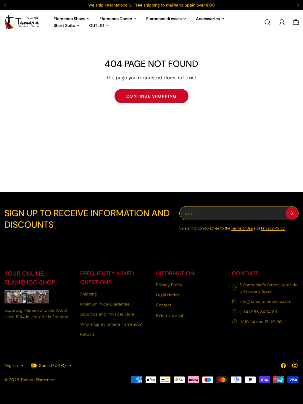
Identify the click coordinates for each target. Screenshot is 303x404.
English (11, 365)
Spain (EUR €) (52, 365)
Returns (87, 334)
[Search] (267, 22)
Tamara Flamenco (37, 379)
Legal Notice (168, 295)
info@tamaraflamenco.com (265, 301)
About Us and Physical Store (107, 314)
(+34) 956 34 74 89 (258, 311)
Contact (163, 305)
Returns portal (169, 315)
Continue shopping (151, 96)
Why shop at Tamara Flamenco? (111, 324)
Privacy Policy (169, 284)
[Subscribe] (292, 213)
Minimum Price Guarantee (105, 304)
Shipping (88, 294)
